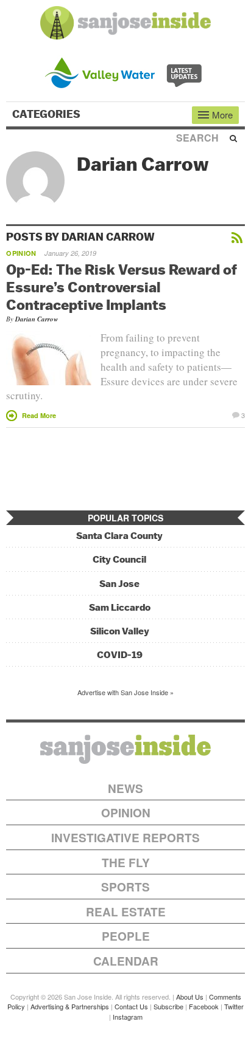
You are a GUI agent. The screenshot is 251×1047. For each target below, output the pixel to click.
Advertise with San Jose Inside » (125, 692)
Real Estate (126, 912)
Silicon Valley (119, 631)
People (126, 936)
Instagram (128, 1016)
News (125, 788)
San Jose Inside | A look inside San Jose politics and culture (125, 749)
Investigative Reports (125, 837)
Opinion (21, 253)
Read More (39, 415)
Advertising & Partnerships (69, 1006)
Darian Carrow (36, 319)
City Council (119, 559)
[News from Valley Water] (126, 71)
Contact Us (131, 1006)
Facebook (204, 1006)
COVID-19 (120, 655)
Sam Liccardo (119, 607)
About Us (189, 996)
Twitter (234, 1006)
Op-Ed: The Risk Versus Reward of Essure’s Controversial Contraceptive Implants (121, 287)
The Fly (126, 862)
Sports (125, 887)
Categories (47, 114)
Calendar (125, 961)
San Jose (119, 583)
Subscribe (168, 1006)
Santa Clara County (119, 535)
